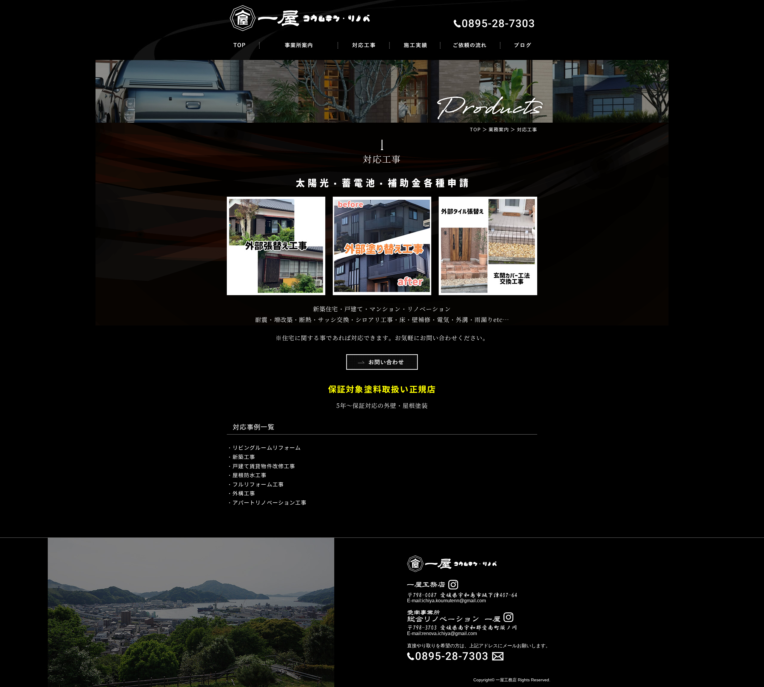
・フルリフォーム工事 (255, 484)
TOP (475, 130)
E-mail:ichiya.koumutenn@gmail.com (446, 600)
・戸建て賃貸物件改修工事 (261, 466)
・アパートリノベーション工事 (266, 503)
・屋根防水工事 (247, 475)
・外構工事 (241, 493)
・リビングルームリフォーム (264, 448)
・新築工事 (241, 457)
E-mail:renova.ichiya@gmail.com (442, 633)
